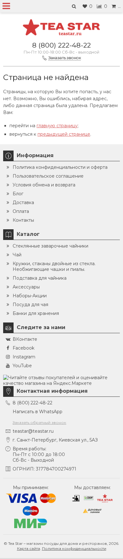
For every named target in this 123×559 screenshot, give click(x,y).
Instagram (24, 357)
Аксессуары (26, 287)
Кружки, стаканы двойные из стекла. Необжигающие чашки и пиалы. (54, 266)
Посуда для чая (30, 304)
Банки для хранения (36, 313)
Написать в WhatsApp (37, 411)
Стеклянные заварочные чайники (50, 246)
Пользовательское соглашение (48, 176)
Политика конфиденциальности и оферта (60, 167)
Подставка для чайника (40, 278)
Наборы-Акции (30, 296)
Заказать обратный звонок (39, 422)
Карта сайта (28, 548)
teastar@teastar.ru (33, 431)
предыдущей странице (64, 134)
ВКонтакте (25, 339)
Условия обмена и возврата (44, 185)
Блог (18, 194)
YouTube (22, 365)
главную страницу (57, 125)
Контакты (23, 220)
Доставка (23, 202)
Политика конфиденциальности (74, 548)
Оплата (21, 211)
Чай (17, 255)
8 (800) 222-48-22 (61, 45)
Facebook (23, 348)
